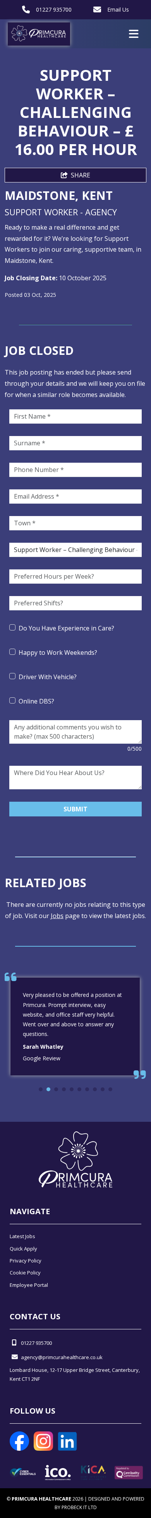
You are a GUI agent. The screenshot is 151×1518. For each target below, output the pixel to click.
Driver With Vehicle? (48, 677)
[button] (41, 1089)
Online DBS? (36, 701)
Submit (75, 809)
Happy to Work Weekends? (58, 652)
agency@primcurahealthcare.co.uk (62, 1357)
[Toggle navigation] (133, 34)
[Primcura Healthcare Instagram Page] (43, 1440)
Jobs (57, 915)
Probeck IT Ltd (79, 1507)
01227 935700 (54, 9)
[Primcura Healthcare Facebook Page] (19, 1440)
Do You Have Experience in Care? (66, 628)
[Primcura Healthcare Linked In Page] (67, 1440)
